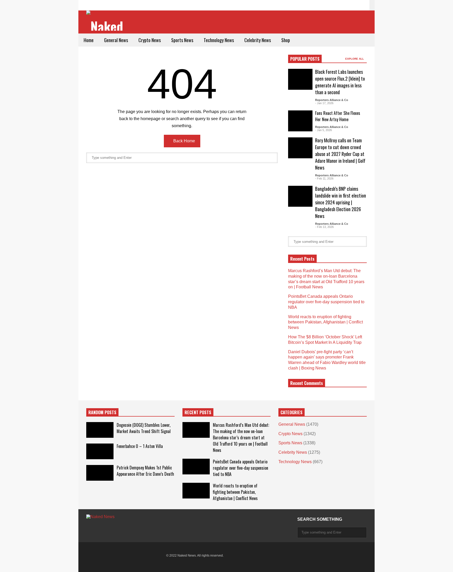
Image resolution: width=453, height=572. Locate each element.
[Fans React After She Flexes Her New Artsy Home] (300, 120)
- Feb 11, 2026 (324, 178)
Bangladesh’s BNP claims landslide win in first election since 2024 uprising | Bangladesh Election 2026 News (340, 202)
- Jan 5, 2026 (323, 130)
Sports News (182, 40)
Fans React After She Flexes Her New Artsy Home (337, 116)
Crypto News (149, 40)
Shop (285, 40)
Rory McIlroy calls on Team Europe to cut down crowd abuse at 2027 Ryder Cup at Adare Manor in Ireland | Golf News (340, 154)
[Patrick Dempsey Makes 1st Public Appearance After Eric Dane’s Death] (100, 473)
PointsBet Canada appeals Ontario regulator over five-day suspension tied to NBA (326, 302)
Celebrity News (257, 40)
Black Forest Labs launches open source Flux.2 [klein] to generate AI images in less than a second (340, 82)
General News (116, 40)
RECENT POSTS (198, 412)
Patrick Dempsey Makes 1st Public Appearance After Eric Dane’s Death (145, 470)
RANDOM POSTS (102, 412)
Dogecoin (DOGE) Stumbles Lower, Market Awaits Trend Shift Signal (144, 428)
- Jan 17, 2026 (324, 103)
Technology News (219, 40)
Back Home (183, 141)
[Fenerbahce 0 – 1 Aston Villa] (100, 451)
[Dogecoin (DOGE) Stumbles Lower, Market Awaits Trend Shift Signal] (100, 430)
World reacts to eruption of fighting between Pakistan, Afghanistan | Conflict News (325, 322)
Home (89, 40)
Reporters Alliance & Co (331, 100)
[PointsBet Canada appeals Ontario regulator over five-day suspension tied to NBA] (196, 466)
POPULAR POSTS (305, 59)
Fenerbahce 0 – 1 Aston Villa (140, 446)
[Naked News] (106, 21)
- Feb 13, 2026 (324, 226)
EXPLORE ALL (355, 58)
